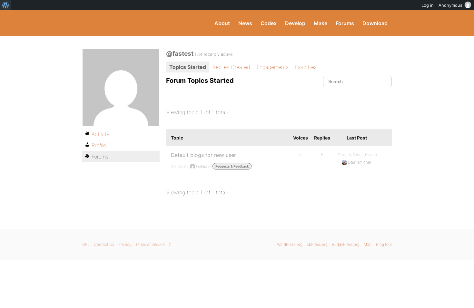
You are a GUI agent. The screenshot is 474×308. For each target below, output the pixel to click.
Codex (269, 23)
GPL (86, 244)
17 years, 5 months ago (356, 154)
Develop (295, 23)
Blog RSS (384, 244)
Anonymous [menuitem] (450, 5)
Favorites (306, 67)
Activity (100, 134)
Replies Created (231, 67)
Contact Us (104, 244)
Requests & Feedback (232, 166)
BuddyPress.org (125, 23)
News (245, 23)
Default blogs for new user (203, 155)
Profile (99, 145)
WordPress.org (289, 244)
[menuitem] (5, 5)
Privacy (124, 244)
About (222, 23)
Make (320, 23)
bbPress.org (317, 244)
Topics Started (187, 67)
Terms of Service (150, 244)
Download (375, 23)
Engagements (273, 67)
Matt (368, 244)
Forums (345, 23)
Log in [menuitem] (427, 5)
